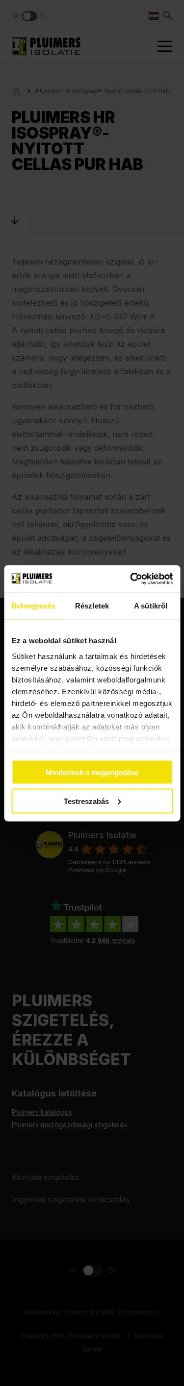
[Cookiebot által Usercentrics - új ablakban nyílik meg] (131, 578)
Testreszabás (86, 801)
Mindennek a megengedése (92, 772)
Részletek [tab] (92, 606)
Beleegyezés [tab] (33, 606)
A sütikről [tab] (150, 606)
